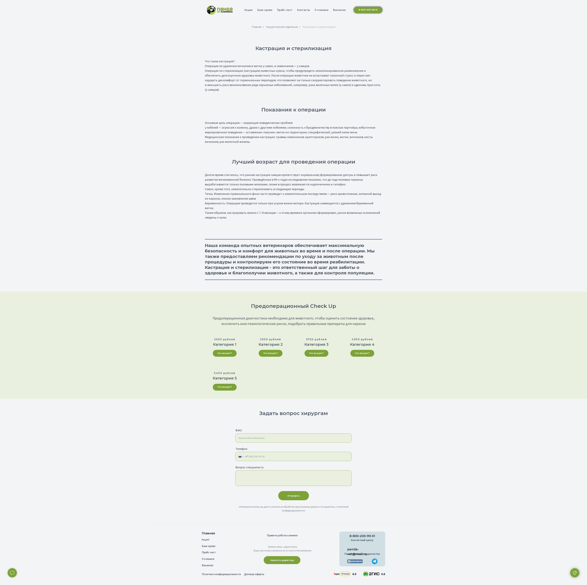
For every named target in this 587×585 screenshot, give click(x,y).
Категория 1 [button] (224, 344)
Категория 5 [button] (225, 378)
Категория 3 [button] (317, 344)
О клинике (322, 10)
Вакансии (339, 10)
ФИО (238, 430)
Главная (257, 27)
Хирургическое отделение (282, 27)
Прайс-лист (284, 10)
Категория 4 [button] (362, 344)
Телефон (241, 449)
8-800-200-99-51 (362, 536)
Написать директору (282, 560)
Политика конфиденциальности (221, 574)
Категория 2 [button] (271, 344)
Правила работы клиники (282, 535)
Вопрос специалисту (249, 467)
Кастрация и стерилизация (319, 27)
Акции (248, 10)
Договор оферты (254, 574)
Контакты (303, 10)
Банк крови (264, 10)
